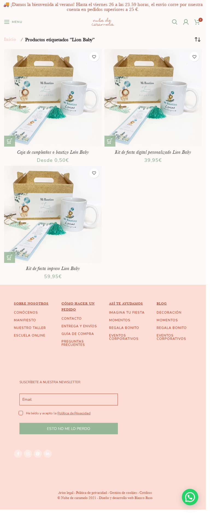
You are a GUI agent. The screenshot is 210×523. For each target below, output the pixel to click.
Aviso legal (65, 493)
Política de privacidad (91, 493)
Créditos (145, 493)
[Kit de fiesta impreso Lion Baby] (53, 214)
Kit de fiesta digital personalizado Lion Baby (153, 152)
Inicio (10, 39)
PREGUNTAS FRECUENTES (73, 343)
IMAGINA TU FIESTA (127, 312)
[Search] (174, 21)
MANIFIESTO (25, 320)
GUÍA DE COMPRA (78, 334)
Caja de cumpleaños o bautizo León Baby (53, 152)
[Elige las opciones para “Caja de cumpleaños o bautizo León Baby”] (9, 141)
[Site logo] (103, 21)
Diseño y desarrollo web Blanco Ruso (126, 498)
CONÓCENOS (26, 312)
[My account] (186, 21)
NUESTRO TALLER (30, 328)
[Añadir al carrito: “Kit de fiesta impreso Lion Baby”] (9, 257)
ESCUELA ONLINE (29, 335)
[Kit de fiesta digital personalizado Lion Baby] (153, 98)
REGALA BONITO (124, 328)
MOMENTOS (119, 320)
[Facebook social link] (18, 454)
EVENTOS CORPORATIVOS (124, 337)
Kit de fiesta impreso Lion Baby (53, 268)
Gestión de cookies (123, 493)
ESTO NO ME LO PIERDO (68, 428)
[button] (190, 497)
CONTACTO (72, 318)
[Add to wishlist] (94, 56)
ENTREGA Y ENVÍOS (79, 326)
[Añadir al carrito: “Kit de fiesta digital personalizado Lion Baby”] (109, 141)
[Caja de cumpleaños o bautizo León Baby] (53, 98)
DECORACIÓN (169, 312)
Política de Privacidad (74, 413)
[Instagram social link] (28, 454)
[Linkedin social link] (47, 454)
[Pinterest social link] (38, 454)
